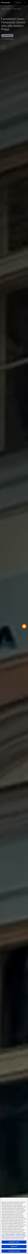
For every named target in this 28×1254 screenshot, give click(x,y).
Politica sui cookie (9, 1234)
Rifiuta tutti (14, 1246)
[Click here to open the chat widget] (24, 626)
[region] (14, 1226)
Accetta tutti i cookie (14, 1251)
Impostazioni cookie (14, 1242)
